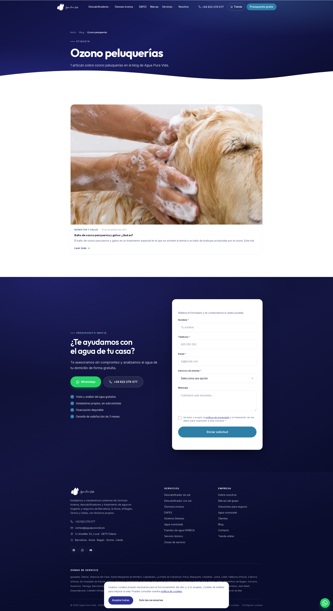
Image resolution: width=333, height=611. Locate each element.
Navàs (211, 581)
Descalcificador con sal (177, 500)
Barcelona (97, 586)
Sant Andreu (230, 586)
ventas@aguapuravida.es (90, 527)
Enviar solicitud (217, 432)
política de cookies (171, 591)
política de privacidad (217, 417)
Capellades (149, 576)
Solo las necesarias (151, 600)
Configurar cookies (252, 605)
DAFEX (143, 6)
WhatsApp (88, 382)
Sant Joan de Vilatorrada (165, 581)
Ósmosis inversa (124, 6)
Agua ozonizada (173, 524)
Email (182, 353)
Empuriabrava (78, 590)
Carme (110, 581)
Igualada (75, 576)
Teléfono (184, 336)
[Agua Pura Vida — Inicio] (68, 7)
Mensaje (183, 387)
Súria (204, 581)
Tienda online (226, 536)
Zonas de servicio (174, 542)
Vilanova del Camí (99, 576)
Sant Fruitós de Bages (138, 581)
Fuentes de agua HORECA (179, 530)
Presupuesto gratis (261, 6)
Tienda (238, 6)
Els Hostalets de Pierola (92, 581)
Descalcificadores (99, 6)
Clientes (223, 518)
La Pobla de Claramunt (169, 576)
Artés (219, 581)
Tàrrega (86, 586)
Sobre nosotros (227, 494)
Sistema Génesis (174, 518)
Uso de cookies (230, 605)
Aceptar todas (120, 600)
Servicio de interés (189, 370)
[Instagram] (82, 550)
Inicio (73, 32)
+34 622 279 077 (213, 6)
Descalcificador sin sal (177, 494)
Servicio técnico (173, 536)
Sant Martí (243, 586)
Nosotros (184, 6)
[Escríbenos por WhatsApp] (325, 603)
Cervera (252, 581)
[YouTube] (90, 550)
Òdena (84, 576)
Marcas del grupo (228, 500)
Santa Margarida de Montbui (126, 576)
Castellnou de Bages (235, 581)
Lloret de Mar (235, 590)
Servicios (167, 6)
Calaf (224, 576)
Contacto (223, 530)
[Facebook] (73, 550)
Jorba (217, 576)
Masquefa (195, 576)
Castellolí (207, 576)
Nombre (183, 319)
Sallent (196, 581)
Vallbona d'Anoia (237, 576)
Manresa (120, 581)
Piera (186, 576)
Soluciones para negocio (232, 506)
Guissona (75, 586)
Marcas (154, 6)
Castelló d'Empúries (98, 590)
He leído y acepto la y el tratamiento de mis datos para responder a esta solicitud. (218, 419)
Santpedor (185, 581)
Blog (81, 32)
